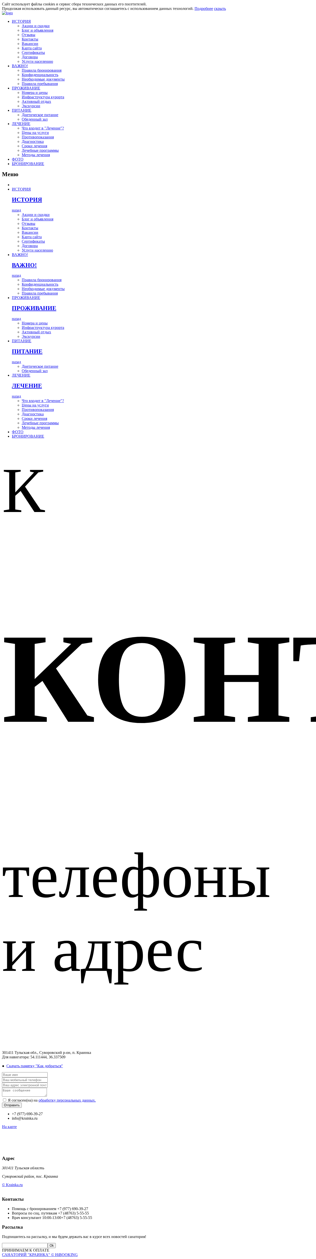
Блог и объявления (37, 30)
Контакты (30, 39)
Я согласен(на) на (52, 1100)
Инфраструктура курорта (43, 97)
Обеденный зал (35, 119)
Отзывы (28, 35)
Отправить (12, 1105)
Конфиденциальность (40, 75)
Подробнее (204, 8)
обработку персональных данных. (67, 1100)
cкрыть (220, 8)
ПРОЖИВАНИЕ (26, 88)
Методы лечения (36, 155)
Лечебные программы (40, 150)
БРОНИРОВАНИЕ (28, 164)
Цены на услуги (35, 132)
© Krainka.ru (12, 1185)
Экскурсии (31, 106)
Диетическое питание (40, 115)
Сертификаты (33, 52)
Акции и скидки (36, 26)
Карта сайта (32, 48)
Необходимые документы (43, 79)
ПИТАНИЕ (21, 110)
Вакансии (30, 44)
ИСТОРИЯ (21, 21)
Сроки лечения (34, 146)
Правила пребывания (40, 84)
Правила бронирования (41, 70)
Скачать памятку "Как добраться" (34, 1066)
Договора (30, 57)
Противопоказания (38, 137)
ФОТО (17, 159)
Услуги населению (37, 61)
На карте (9, 1127)
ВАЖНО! (20, 66)
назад (16, 210)
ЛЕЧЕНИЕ (21, 124)
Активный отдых (36, 101)
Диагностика (33, 141)
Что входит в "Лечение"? (43, 128)
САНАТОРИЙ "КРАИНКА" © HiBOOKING (40, 1255)
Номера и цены (35, 92)
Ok (52, 1245)
